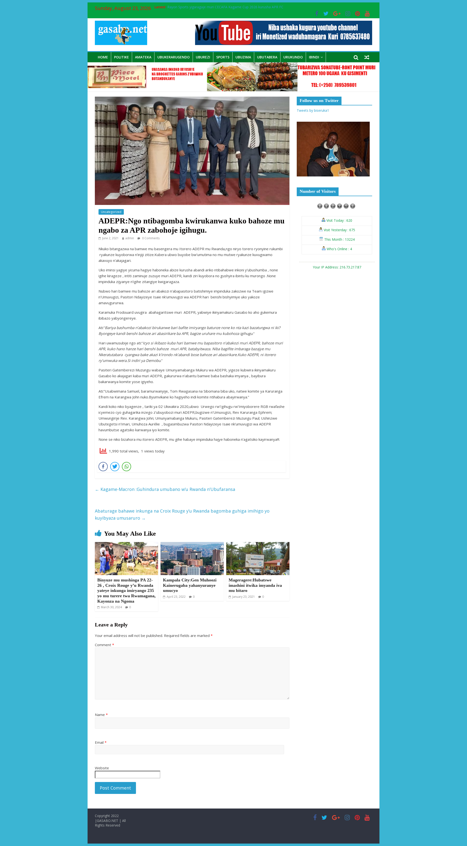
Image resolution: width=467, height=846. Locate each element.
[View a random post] (366, 57)
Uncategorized (111, 212)
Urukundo (293, 57)
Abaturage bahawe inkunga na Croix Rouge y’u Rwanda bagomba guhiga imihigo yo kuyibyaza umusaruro (182, 514)
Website (102, 767)
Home (103, 57)
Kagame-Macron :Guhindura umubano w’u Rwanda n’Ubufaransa (165, 489)
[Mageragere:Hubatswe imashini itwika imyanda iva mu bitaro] (257, 545)
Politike (121, 57)
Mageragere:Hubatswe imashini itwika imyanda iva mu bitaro (255, 585)
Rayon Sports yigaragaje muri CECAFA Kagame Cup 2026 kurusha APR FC (225, 7)
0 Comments (150, 238)
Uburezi (203, 57)
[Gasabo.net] (233, 65)
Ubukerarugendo (173, 57)
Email (101, 742)
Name (101, 714)
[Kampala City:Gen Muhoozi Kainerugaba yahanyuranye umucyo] (192, 545)
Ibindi (314, 57)
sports (222, 57)
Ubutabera (267, 57)
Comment (104, 644)
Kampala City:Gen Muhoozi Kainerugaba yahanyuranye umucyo (189, 585)
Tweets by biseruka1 (313, 110)
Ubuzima (243, 57)
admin (129, 238)
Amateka (143, 57)
